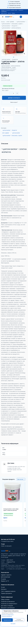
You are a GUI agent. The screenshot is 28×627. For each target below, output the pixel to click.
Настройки (13, 623)
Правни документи (6, 593)
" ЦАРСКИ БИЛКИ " (21, 21)
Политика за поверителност (9, 603)
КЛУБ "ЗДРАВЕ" (10, 21)
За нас (9, 13)
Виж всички (20, 479)
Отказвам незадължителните (19, 620)
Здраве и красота (6, 575)
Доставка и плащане (7, 605)
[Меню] (2, 16)
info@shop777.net (11, 562)
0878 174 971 (4, 13)
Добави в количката (14, 98)
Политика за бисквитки (8, 601)
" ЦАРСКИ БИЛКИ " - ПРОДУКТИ (9, 25)
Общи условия (5, 599)
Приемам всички (7, 620)
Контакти (3, 589)
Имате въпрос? (14, 102)
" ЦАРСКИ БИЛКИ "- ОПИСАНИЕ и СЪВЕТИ (11, 23)
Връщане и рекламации (8, 607)
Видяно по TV (5, 581)
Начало (3, 21)
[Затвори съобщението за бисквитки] (25, 611)
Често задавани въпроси (8, 591)
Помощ (13, 13)
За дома (3, 579)
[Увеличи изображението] (24, 53)
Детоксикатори (5, 577)
